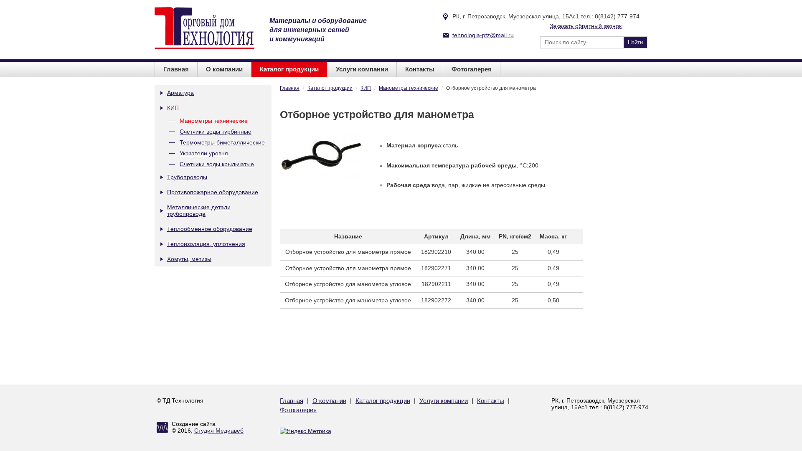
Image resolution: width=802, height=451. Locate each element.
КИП (173, 107)
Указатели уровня (204, 153)
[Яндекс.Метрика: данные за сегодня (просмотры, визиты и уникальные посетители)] (305, 431)
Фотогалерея (472, 69)
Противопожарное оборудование (212, 192)
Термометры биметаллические (222, 142)
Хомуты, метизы (189, 259)
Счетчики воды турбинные (215, 131)
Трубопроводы (187, 177)
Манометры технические (214, 120)
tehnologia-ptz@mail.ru (483, 35)
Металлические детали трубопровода (199, 210)
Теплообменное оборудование (209, 229)
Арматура (180, 92)
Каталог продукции (289, 69)
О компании (224, 69)
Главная (176, 69)
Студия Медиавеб (219, 430)
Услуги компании (362, 69)
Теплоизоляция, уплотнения (206, 244)
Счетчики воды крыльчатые (217, 164)
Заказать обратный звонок (586, 26)
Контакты (419, 69)
